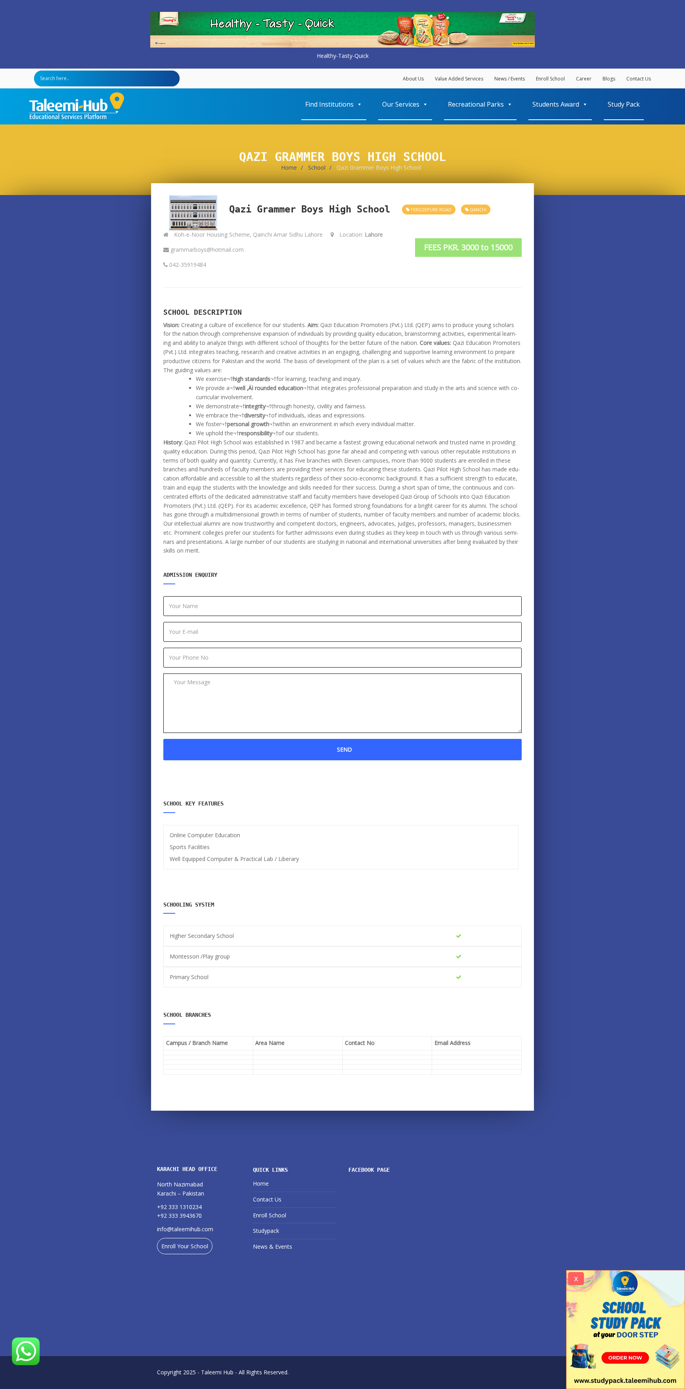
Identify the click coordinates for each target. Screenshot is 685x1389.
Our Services (400, 104)
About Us (413, 78)
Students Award (555, 104)
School (316, 167)
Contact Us (638, 78)
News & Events (272, 1246)
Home (289, 167)
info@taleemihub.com (185, 1229)
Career (583, 78)
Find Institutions (329, 104)
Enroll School (550, 78)
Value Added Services (459, 78)
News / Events (509, 78)
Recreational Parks (476, 104)
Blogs (609, 78)
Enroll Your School (184, 1246)
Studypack (266, 1230)
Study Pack (624, 104)
